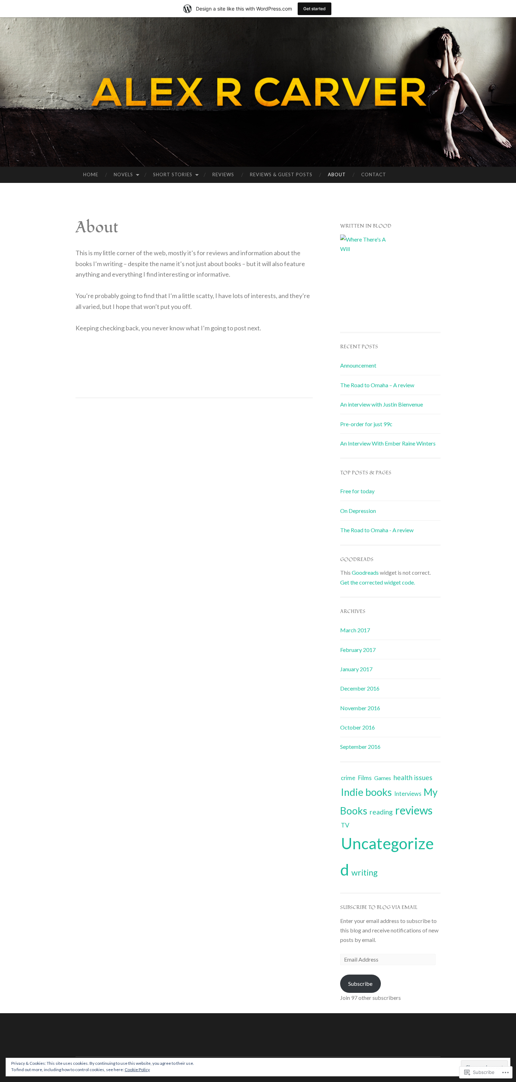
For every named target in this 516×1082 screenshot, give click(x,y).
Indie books (366, 792)
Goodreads (365, 572)
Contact (373, 174)
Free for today (357, 491)
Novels (123, 174)
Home (90, 174)
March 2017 (355, 630)
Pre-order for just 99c (366, 424)
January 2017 (356, 669)
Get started (314, 8)
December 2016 (359, 688)
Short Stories (172, 174)
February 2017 (358, 649)
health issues (412, 777)
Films (365, 777)
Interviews (407, 793)
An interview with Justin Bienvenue (381, 404)
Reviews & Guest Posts (281, 174)
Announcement (358, 365)
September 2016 (360, 746)
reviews (413, 810)
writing (364, 872)
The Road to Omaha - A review (377, 530)
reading (381, 812)
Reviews (223, 174)
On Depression (358, 510)
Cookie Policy (137, 1069)
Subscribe (360, 983)
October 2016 (357, 727)
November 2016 (360, 708)
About (337, 174)
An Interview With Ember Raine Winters (388, 443)
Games (382, 777)
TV (345, 825)
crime (348, 777)
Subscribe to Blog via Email (379, 907)
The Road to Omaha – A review (377, 385)
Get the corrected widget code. (377, 582)
